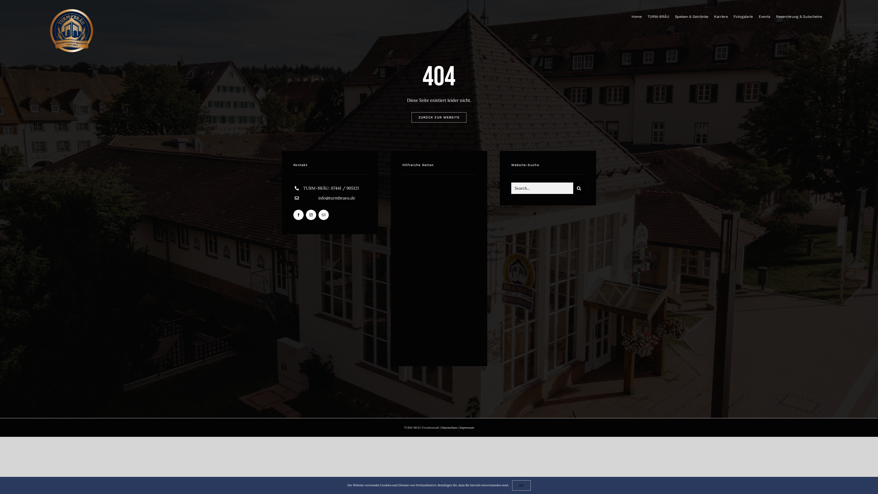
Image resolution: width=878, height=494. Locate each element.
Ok (521, 485)
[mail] (324, 215)
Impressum (467, 427)
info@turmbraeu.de (336, 198)
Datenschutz (449, 427)
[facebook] (298, 215)
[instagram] (311, 215)
